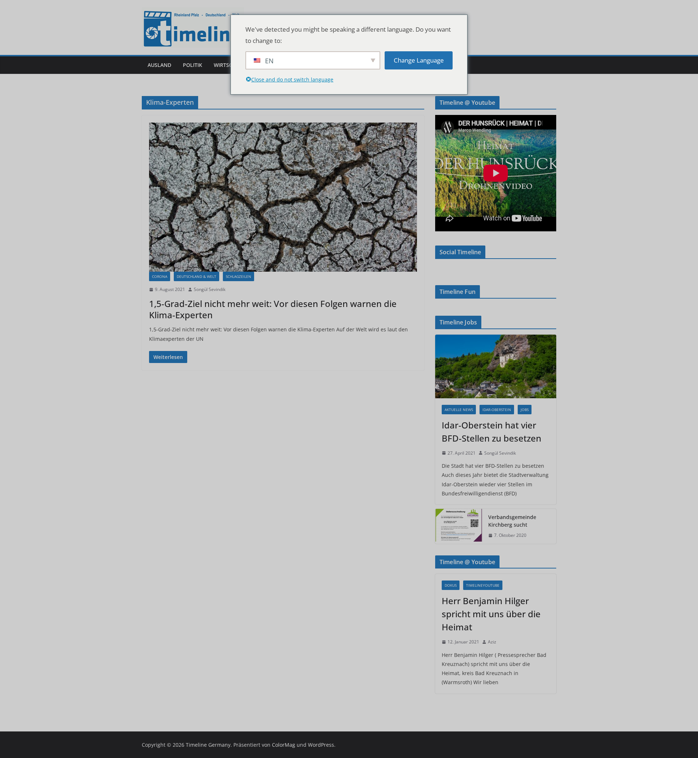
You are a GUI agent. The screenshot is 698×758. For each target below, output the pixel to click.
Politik (192, 64)
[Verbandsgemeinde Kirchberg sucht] (458, 526)
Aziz (492, 642)
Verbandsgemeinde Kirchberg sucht (512, 521)
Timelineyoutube (483, 585)
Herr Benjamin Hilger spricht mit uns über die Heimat (491, 614)
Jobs (525, 409)
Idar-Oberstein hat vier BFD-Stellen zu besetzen (491, 431)
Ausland (159, 64)
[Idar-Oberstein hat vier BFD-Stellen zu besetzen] (495, 366)
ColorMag (283, 744)
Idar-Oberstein (496, 409)
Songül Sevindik (209, 289)
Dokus (451, 585)
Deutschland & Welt (196, 276)
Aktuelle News (459, 409)
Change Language (419, 60)
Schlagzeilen (238, 276)
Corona (159, 276)
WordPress (321, 744)
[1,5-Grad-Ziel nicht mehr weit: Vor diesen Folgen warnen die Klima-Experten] (283, 197)
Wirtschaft (229, 64)
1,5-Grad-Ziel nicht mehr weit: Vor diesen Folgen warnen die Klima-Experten (273, 309)
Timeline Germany (208, 744)
